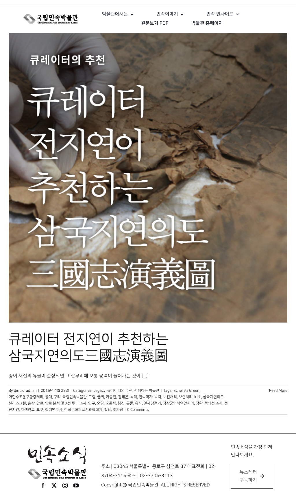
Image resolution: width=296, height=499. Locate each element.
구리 (57, 397)
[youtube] (76, 485)
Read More (278, 390)
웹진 (121, 403)
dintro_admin (25, 390)
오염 (100, 403)
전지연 (14, 410)
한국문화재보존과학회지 (83, 410)
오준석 (111, 403)
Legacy (99, 390)
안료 (39, 403)
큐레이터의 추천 (119, 390)
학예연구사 (53, 410)
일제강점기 (152, 403)
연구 (91, 403)
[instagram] (65, 485)
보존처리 (186, 397)
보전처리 (170, 397)
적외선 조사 (213, 403)
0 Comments (138, 410)
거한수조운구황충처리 (26, 397)
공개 (48, 397)
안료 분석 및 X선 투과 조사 (65, 403)
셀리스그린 (17, 403)
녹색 (133, 397)
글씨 (100, 397)
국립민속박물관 (74, 397)
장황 (199, 403)
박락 (157, 397)
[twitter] (54, 485)
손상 (31, 403)
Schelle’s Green (186, 390)
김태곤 (123, 397)
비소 (197, 397)
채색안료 (28, 410)
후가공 (118, 410)
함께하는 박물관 (146, 390)
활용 (107, 410)
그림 (91, 397)
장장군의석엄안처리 (178, 403)
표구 (39, 410)
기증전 (111, 397)
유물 (129, 403)
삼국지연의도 (213, 397)
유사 (138, 403)
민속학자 (146, 397)
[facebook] (43, 485)
